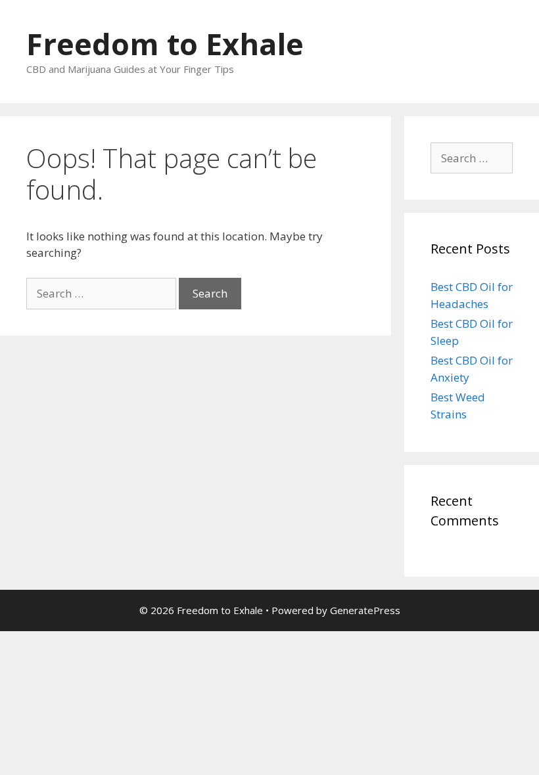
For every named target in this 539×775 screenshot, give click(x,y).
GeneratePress (365, 610)
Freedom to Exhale (165, 44)
